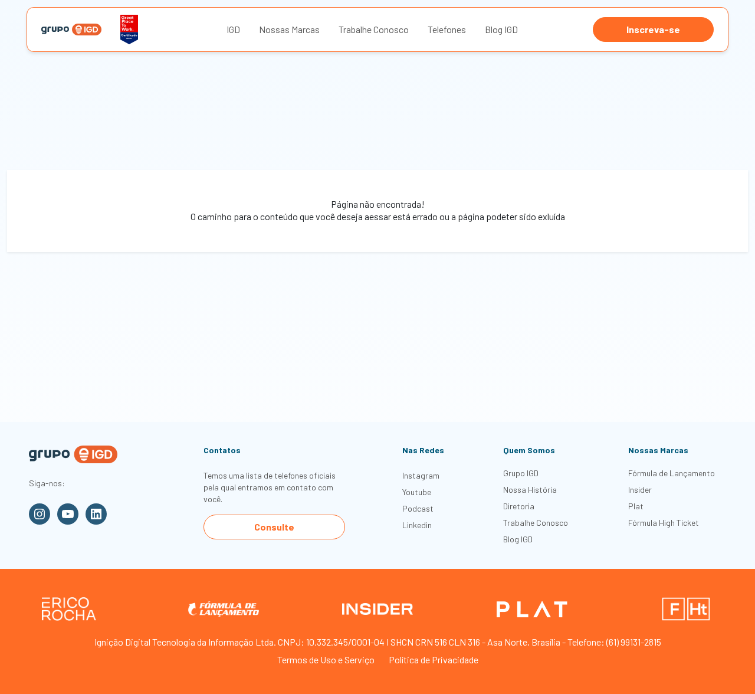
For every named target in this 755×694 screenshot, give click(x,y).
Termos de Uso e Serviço (326, 659)
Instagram (420, 475)
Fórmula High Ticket (663, 523)
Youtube (416, 492)
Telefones (447, 29)
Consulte (274, 526)
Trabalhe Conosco (374, 29)
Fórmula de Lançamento (671, 473)
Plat (636, 506)
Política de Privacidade (433, 659)
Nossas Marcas (289, 29)
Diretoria (518, 506)
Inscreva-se (653, 29)
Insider (640, 490)
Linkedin (417, 525)
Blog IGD (501, 29)
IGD (233, 29)
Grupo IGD (521, 473)
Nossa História (530, 490)
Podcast (418, 508)
